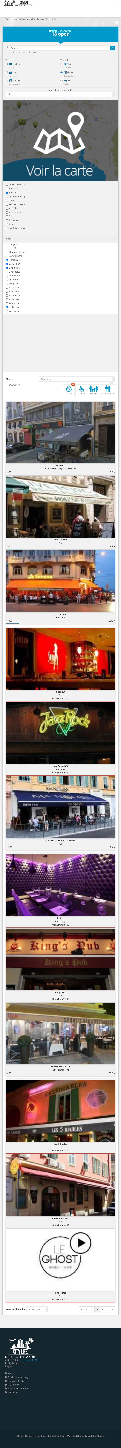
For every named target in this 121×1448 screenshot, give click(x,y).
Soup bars (14, 291)
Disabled (81, 393)
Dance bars (14, 259)
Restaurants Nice (16, 1381)
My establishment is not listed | (82, 1435)
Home (11, 1373)
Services (16, 64)
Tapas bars (14, 303)
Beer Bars (14, 247)
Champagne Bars (17, 251)
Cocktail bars (15, 255)
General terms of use (35, 1435)
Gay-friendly (108, 393)
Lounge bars (15, 275)
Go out (70, 72)
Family (93, 393)
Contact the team (56, 1435)
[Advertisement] (24, 349)
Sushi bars (14, 299)
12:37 (17, 184)
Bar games (14, 244)
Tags (9, 238)
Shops (15, 72)
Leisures (16, 80)
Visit (69, 64)
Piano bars (14, 279)
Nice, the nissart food (18, 1388)
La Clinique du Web (29, 1360)
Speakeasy (14, 295)
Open (70, 389)
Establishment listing (18, 1377)
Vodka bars (14, 307)
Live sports (14, 271)
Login (101, 1435)
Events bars (15, 263)
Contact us (13, 1392)
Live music (14, 267)
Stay (69, 80)
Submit (112, 48)
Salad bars (14, 287)
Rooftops (13, 283)
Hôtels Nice (13, 1384)
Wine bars (14, 311)
